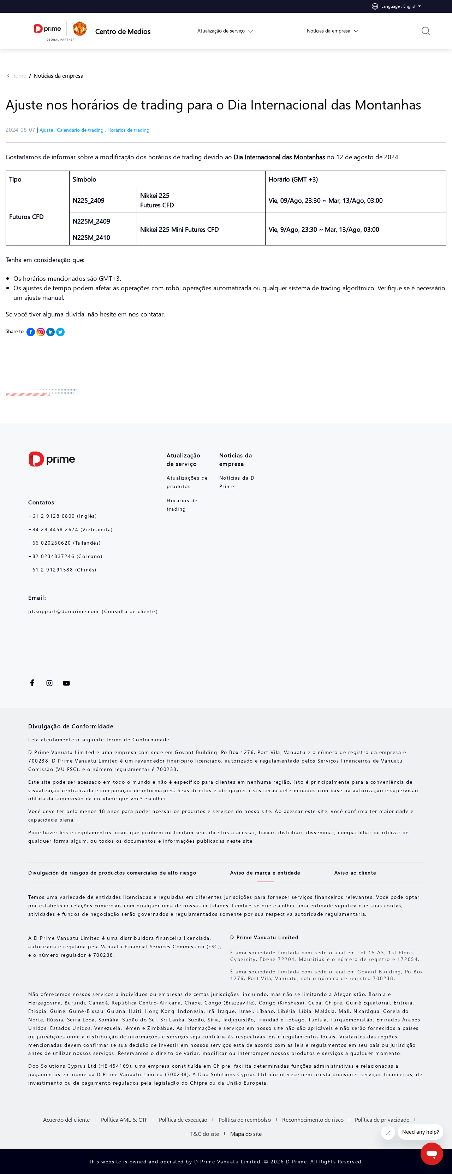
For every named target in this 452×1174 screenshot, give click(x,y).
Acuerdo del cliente (66, 1119)
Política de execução (183, 1119)
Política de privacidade (382, 1119)
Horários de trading (128, 129)
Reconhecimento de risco (313, 1119)
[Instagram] (40, 332)
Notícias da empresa (58, 75)
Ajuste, (48, 129)
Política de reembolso (245, 1119)
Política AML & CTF (124, 1119)
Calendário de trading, (82, 129)
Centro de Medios (118, 31)
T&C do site (204, 1133)
